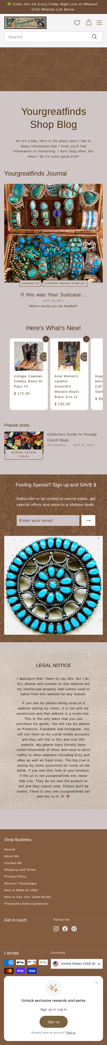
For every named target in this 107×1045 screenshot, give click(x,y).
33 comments (57, 444)
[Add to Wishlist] (44, 357)
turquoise (30, 283)
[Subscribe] (88, 520)
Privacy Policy (15, 876)
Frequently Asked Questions (26, 903)
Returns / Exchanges (20, 883)
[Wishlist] (77, 22)
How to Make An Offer (21, 890)
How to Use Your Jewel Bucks (27, 897)
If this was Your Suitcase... (53, 294)
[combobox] (53, 36)
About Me (11, 856)
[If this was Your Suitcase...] (53, 233)
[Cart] (89, 22)
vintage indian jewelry (65, 283)
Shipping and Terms (20, 869)
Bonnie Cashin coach (23, 454)
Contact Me (13, 863)
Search (9, 849)
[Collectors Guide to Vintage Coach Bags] (24, 442)
